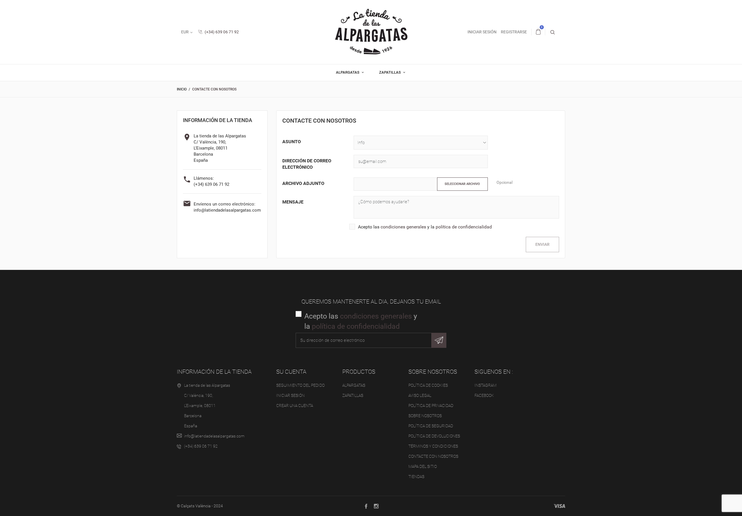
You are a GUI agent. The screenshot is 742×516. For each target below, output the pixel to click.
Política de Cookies (428, 385)
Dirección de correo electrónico (306, 164)
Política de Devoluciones (434, 436)
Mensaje (292, 202)
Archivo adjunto (303, 183)
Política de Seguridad (430, 426)
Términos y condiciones (433, 446)
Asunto (291, 141)
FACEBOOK (484, 395)
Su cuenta (291, 371)
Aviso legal (419, 395)
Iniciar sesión (290, 395)
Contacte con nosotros (433, 456)
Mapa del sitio (422, 466)
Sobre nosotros (425, 415)
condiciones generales (403, 227)
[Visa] (559, 506)
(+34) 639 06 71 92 (221, 32)
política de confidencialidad (464, 227)
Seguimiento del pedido (300, 385)
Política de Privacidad (430, 405)
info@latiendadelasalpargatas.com (227, 210)
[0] (538, 32)
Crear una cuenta (294, 405)
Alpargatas (348, 72)
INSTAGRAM (485, 385)
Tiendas (416, 476)
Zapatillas (390, 72)
